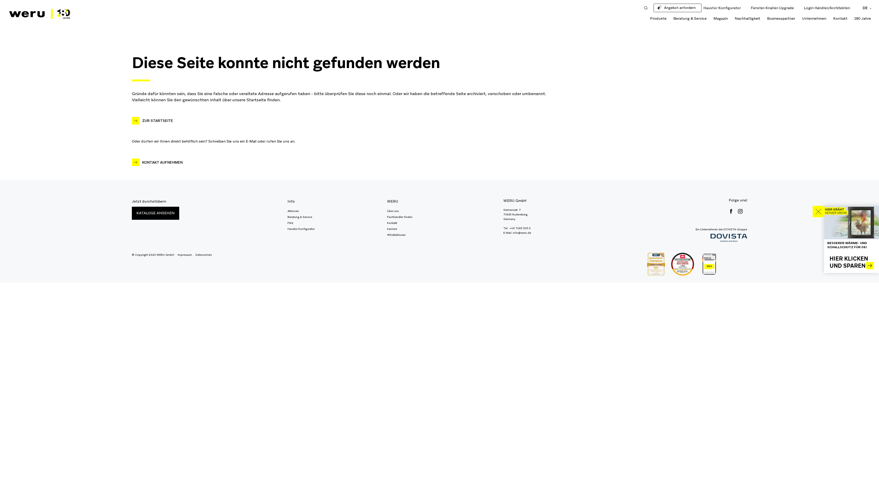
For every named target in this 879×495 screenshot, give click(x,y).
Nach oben (865, 481)
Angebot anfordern (680, 8)
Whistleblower (396, 235)
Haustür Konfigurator (301, 229)
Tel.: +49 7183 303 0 (517, 228)
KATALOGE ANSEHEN (155, 213)
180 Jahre (862, 18)
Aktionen (293, 211)
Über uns (393, 211)
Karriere (392, 229)
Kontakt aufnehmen (162, 162)
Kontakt (840, 18)
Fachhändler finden (399, 217)
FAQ (290, 223)
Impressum (185, 255)
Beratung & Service (690, 18)
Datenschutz (203, 255)
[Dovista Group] (721, 238)
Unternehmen (814, 18)
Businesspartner (781, 18)
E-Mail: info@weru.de (517, 233)
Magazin (721, 18)
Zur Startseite (157, 120)
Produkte (658, 18)
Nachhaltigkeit (747, 18)
